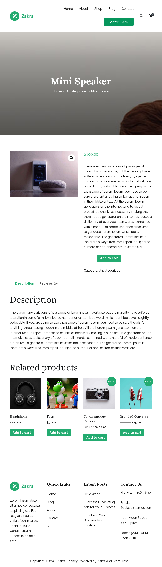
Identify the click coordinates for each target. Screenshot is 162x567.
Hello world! (92, 494)
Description (24, 283)
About (83, 9)
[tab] (24, 283)
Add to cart (109, 258)
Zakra (101, 561)
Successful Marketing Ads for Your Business (99, 504)
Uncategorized (76, 91)
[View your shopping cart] (150, 16)
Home (68, 9)
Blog (111, 9)
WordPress (120, 561)
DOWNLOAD (119, 22)
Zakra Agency (67, 561)
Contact (128, 9)
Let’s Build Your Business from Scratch (95, 520)
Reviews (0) (48, 283)
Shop (98, 9)
